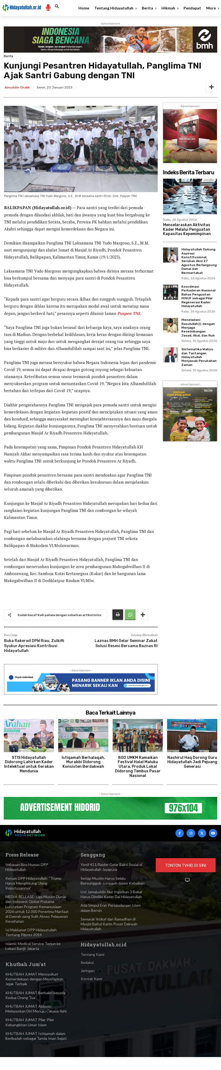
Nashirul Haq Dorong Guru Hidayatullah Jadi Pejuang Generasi (192, 762)
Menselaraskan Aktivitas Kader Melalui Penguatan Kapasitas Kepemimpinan (187, 229)
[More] (211, 87)
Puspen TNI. (129, 313)
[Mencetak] (117, 614)
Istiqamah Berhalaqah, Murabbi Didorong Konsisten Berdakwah (83, 762)
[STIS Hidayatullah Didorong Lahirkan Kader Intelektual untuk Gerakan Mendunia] (29, 735)
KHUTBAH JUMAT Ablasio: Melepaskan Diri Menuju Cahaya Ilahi (36, 1008)
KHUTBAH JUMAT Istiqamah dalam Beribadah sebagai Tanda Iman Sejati (36, 1036)
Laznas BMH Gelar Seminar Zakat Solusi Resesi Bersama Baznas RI (126, 643)
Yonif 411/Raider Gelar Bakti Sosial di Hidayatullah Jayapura (111, 867)
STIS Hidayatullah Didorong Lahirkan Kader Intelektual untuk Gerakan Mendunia (29, 764)
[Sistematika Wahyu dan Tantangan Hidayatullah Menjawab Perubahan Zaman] (170, 354)
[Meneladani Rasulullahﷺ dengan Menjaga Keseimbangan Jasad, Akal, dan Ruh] (170, 325)
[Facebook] (179, 833)
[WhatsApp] (130, 614)
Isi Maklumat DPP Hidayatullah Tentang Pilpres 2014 (31, 932)
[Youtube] (213, 833)
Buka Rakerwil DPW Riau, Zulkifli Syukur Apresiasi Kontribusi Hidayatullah (34, 645)
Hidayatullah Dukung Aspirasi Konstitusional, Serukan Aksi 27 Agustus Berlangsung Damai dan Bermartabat (199, 260)
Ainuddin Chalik (17, 87)
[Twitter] (202, 833)
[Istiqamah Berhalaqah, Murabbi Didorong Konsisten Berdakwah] (83, 735)
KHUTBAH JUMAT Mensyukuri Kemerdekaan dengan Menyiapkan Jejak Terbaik (34, 979)
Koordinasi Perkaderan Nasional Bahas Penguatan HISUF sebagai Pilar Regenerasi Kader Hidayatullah (198, 296)
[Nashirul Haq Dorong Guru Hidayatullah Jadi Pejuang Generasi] (192, 735)
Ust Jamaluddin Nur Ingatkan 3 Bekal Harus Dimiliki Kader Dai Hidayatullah (111, 894)
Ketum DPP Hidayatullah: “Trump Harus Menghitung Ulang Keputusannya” (33, 883)
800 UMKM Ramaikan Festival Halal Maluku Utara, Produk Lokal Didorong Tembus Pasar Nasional (138, 766)
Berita (8, 56)
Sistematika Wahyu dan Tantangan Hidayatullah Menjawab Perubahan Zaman (199, 357)
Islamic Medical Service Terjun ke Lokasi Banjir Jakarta (33, 946)
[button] (56, 6)
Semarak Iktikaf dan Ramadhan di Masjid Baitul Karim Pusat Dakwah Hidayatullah (109, 924)
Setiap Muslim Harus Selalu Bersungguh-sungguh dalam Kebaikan (112, 880)
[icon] (48, 7)
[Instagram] (191, 833)
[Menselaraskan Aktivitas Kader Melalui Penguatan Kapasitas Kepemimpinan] (190, 196)
